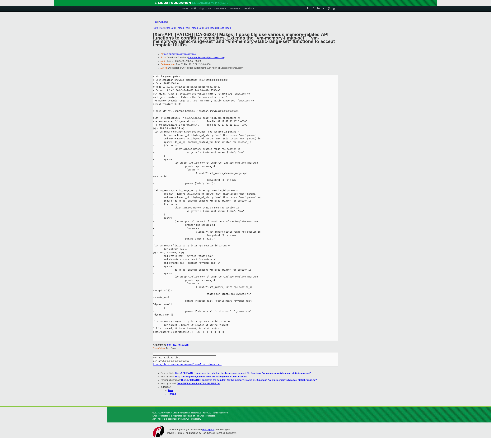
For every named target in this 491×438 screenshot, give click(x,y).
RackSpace (208, 429)
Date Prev (158, 28)
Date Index (210, 28)
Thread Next (196, 28)
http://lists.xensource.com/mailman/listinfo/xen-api (187, 364)
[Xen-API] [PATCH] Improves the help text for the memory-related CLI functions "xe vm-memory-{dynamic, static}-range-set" (243, 373)
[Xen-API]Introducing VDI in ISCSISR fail (198, 383)
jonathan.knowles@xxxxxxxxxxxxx (206, 57)
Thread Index (224, 28)
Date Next (170, 28)
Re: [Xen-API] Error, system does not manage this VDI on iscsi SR (211, 376)
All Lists (163, 22)
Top (155, 22)
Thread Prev (182, 28)
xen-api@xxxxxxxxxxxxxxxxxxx (180, 54)
